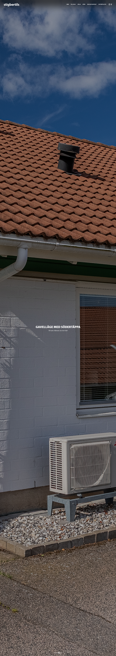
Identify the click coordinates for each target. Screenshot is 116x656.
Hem (68, 4)
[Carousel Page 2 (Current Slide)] (57, 652)
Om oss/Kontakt (92, 4)
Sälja (79, 4)
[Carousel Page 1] (55, 652)
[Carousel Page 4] (60, 652)
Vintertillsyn (102, 4)
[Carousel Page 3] (59, 652)
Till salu (73, 4)
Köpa (84, 4)
